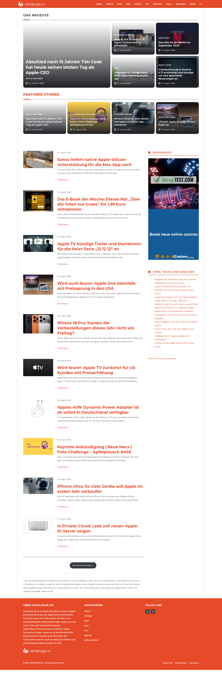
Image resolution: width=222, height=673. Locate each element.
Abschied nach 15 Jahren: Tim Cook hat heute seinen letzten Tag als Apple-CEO (64, 67)
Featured (38, 78)
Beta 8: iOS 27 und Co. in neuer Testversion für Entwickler (129, 42)
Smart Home (164, 65)
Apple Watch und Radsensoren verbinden (173, 311)
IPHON (87, 616)
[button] (201, 4)
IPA (85, 621)
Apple (99, 4)
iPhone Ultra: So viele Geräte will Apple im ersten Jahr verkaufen (131, 121)
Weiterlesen (63, 179)
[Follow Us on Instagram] (153, 611)
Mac (128, 4)
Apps (168, 4)
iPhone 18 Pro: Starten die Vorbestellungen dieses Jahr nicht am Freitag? (95, 328)
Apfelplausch (77, 114)
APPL (87, 611)
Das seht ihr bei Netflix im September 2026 (174, 44)
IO (85, 630)
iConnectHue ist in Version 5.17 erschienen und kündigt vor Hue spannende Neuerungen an (175, 74)
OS (147, 4)
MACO (87, 635)
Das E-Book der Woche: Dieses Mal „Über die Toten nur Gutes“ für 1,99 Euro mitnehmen (98, 204)
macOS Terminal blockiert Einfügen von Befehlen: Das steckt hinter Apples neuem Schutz (173, 290)
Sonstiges (180, 4)
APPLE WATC (90, 640)
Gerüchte (157, 4)
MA (85, 626)
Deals (192, 4)
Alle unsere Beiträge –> (83, 565)
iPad (120, 4)
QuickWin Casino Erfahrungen (162, 358)
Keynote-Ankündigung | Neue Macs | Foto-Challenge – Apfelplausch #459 (88, 121)
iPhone (110, 4)
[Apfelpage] (31, 4)
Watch (138, 4)
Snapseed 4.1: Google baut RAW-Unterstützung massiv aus (131, 75)
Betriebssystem (122, 35)
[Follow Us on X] (147, 611)
